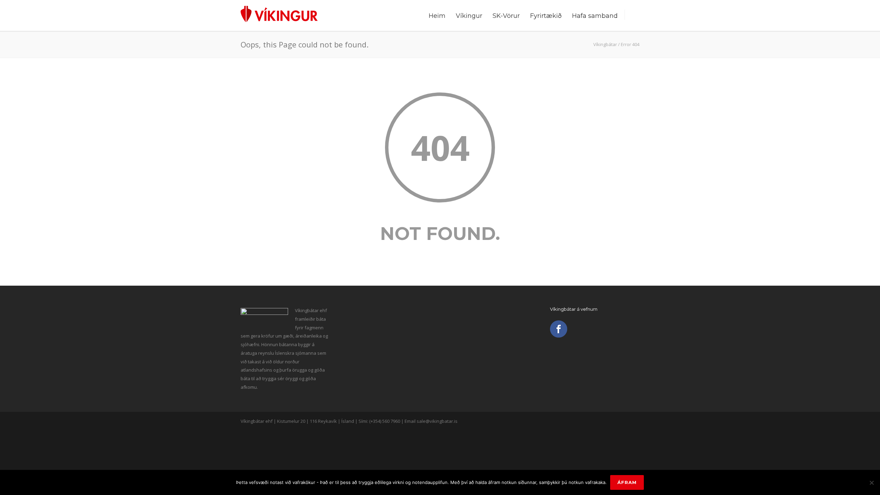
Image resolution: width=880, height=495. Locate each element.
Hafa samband (595, 16)
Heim (437, 16)
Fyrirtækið (546, 16)
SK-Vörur (506, 16)
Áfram (627, 482)
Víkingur (469, 16)
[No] (871, 482)
